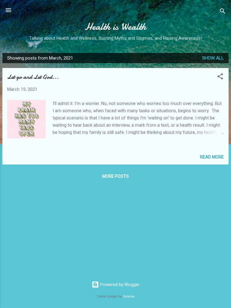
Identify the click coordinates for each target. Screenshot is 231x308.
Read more (212, 157)
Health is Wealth (115, 26)
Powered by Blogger (119, 284)
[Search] (222, 12)
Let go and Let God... (33, 77)
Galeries (129, 296)
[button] (220, 77)
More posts (115, 176)
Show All (213, 58)
